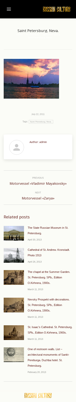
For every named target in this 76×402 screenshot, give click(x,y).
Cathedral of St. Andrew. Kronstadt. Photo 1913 (49, 252)
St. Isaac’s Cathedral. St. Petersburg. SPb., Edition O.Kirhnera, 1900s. (50, 329)
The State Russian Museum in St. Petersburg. (48, 230)
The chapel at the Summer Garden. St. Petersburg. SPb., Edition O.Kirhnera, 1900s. (49, 277)
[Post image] (14, 233)
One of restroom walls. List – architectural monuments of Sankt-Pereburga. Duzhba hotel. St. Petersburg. (48, 357)
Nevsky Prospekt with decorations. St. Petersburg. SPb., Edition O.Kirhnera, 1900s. (49, 305)
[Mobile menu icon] (9, 9)
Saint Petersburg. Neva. (41, 122)
